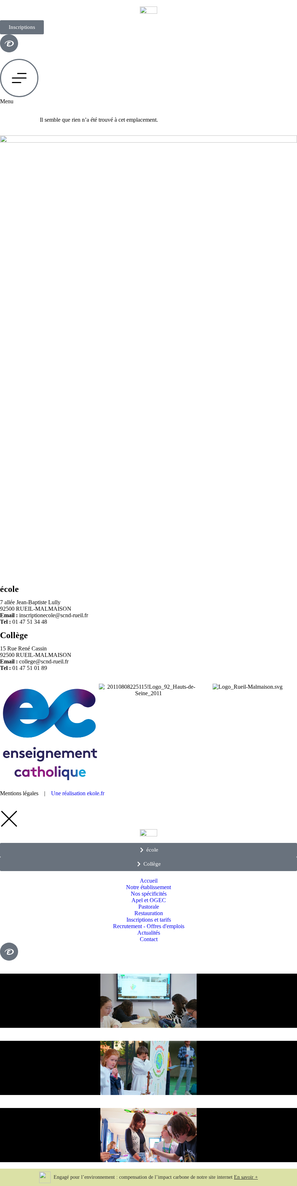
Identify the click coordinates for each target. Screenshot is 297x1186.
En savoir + (246, 1177)
